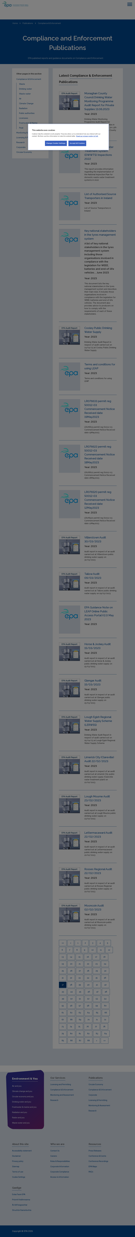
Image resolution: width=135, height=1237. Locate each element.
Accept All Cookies (77, 143)
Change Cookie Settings (56, 143)
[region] (68, 137)
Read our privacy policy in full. (87, 136)
